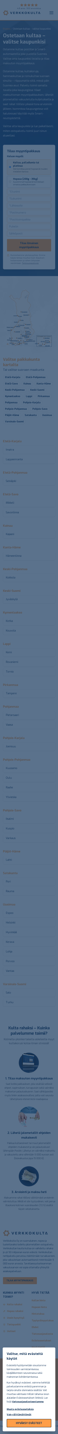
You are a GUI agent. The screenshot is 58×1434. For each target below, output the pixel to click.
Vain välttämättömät (19, 1414)
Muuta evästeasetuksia (20, 1409)
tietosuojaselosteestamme (28, 1401)
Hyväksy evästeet (29, 1423)
